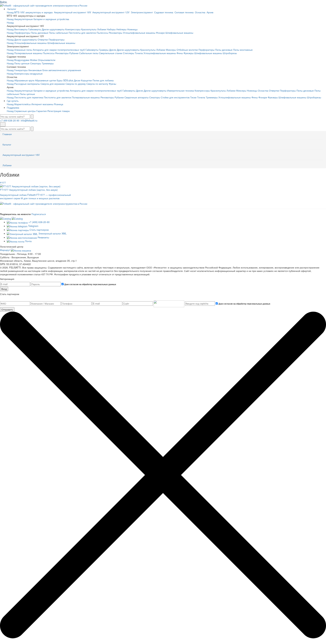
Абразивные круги (24, 80)
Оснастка (200, 12)
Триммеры (48, 63)
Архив (210, 12)
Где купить (13, 100)
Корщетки (86, 80)
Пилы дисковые (39, 32)
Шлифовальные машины (179, 32)
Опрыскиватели (46, 60)
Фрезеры (189, 53)
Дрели (112, 49)
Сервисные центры (25, 111)
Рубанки (73, 53)
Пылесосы (102, 32)
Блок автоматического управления (61, 70)
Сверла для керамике (53, 83)
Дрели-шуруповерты (53, 29)
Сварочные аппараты (136, 97)
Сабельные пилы (88, 53)
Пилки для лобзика (103, 80)
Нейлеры (121, 29)
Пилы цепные (22, 63)
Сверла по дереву (76, 83)
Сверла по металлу (97, 83)
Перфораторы (22, 32)
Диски (77, 80)
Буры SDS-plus (65, 80)
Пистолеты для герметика (28, 97)
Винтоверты (21, 29)
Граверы (103, 49)
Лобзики (101, 29)
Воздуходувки (21, 60)
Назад (10, 12)
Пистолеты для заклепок (82, 32)
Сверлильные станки (110, 53)
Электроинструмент (142, 12)
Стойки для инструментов (175, 97)
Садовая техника (164, 12)
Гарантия (41, 111)
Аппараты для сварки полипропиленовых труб (59, 49)
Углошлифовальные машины (139, 32)
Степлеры (128, 53)
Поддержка (13, 107)
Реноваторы (115, 32)
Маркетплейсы (22, 104)
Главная (7, 134)
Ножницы (132, 29)
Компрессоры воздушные (28, 73)
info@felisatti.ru (29, 120)
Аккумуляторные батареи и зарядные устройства (41, 19)
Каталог (12, 9)
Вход (4, 289)
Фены (180, 53)
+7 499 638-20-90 (10, 120)
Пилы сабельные (58, 32)
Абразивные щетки (45, 80)
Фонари (160, 32)
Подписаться (38, 214)
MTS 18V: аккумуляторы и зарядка (33, 12)
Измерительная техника (180, 90)
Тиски (193, 97)
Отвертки (43, 39)
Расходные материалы (27, 83)
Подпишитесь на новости (15, 214)
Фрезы (112, 83)
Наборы (111, 29)
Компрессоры (72, 29)
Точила (139, 53)
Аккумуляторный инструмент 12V (111, 12)
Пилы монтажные (243, 49)
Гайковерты (34, 29)
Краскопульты (88, 29)
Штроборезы (230, 53)
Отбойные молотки (187, 49)
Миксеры (171, 49)
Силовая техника (184, 12)
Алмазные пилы (23, 49)
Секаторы (35, 63)
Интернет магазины (42, 104)
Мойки (33, 60)
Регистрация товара (58, 111)
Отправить (7, 309)
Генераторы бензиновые (28, 70)
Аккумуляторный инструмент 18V (73, 12)
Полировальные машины (28, 53)
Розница (58, 104)
